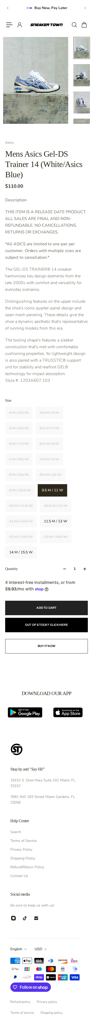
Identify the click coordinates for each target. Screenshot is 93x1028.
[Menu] (9, 24)
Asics (9, 142)
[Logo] (46, 25)
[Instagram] (13, 918)
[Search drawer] (74, 25)
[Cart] (84, 25)
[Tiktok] (24, 918)
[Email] (36, 918)
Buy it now (46, 646)
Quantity (11, 569)
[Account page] (19, 25)
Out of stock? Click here (46, 624)
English (16, 949)
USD (38, 949)
